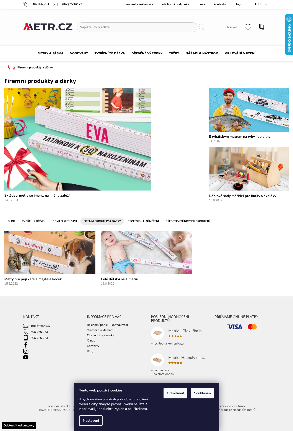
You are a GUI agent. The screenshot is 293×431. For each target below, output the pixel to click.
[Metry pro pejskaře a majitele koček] (49, 252)
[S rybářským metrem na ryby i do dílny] (249, 110)
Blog (237, 4)
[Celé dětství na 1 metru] (146, 252)
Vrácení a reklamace (140, 4)
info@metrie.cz (40, 326)
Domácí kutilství (64, 221)
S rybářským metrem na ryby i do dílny (239, 136)
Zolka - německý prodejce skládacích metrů (226, 410)
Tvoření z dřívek (34, 221)
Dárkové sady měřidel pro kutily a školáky (242, 196)
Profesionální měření (143, 221)
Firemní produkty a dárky (102, 221)
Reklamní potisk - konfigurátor (107, 325)
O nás (201, 4)
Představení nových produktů (188, 221)
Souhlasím (202, 393)
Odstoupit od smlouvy (18, 425)
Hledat (201, 27)
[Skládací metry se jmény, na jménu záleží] (77, 139)
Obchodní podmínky (175, 4)
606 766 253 (39, 332)
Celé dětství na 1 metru (119, 279)
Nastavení (91, 420)
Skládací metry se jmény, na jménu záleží (37, 195)
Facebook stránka (58, 406)
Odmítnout (175, 393)
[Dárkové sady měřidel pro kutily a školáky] (249, 169)
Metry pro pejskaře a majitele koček (33, 279)
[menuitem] (50, 53)
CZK (259, 4)
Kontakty (220, 4)
